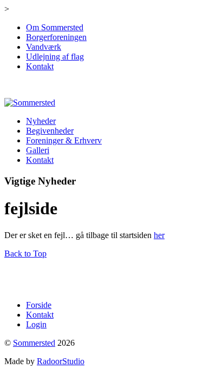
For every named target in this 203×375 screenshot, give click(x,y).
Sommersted (34, 342)
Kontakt (40, 66)
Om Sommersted (54, 27)
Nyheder (41, 121)
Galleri (37, 150)
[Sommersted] (29, 102)
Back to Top (25, 253)
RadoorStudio (60, 361)
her (159, 235)
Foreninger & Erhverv (64, 140)
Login (36, 324)
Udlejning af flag (55, 56)
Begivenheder (50, 130)
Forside (38, 305)
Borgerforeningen (56, 37)
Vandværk (43, 46)
